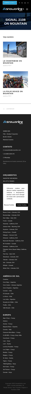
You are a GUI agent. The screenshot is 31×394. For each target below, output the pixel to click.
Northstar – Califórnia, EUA (10, 246)
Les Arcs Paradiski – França (10, 346)
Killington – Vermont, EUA (10, 235)
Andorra (5, 321)
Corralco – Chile (7, 290)
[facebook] (19, 2)
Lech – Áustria (7, 343)
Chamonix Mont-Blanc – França (11, 332)
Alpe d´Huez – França (9, 318)
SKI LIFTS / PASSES (8, 181)
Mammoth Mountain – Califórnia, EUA (13, 240)
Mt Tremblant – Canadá (9, 243)
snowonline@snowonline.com (13, 150)
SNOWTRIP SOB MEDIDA (10, 178)
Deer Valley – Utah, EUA (9, 218)
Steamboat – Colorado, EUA (10, 256)
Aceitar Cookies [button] (22, 205)
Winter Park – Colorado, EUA (11, 268)
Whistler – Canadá (8, 265)
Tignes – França (7, 361)
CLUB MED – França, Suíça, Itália (12, 335)
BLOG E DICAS (7, 136)
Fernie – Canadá (7, 221)
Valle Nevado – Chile (8, 308)
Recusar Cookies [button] (9, 205)
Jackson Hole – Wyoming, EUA (11, 226)
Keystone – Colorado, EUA (10, 229)
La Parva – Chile (7, 296)
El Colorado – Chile (8, 293)
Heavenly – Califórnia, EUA (10, 223)
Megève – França (8, 355)
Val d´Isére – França (8, 366)
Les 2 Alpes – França (9, 349)
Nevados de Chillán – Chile (10, 302)
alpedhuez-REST (7, 65)
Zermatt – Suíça (7, 372)
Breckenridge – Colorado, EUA (11, 215)
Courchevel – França (8, 338)
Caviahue (5, 279)
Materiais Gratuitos (8, 139)
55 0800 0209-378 (9, 154)
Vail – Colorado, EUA (8, 262)
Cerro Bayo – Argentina (9, 282)
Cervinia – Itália (7, 329)
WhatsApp (7, 157)
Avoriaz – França (7, 324)
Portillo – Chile (7, 305)
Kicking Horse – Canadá (9, 232)
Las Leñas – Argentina (9, 299)
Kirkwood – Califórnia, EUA (10, 238)
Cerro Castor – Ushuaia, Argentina (12, 285)
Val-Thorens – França (9, 369)
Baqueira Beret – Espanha (10, 326)
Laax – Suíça (6, 341)
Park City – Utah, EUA (9, 254)
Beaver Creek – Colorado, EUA (11, 212)
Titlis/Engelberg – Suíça (9, 363)
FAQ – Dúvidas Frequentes (10, 134)
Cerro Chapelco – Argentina (10, 288)
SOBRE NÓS (6, 131)
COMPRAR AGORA (9, 2)
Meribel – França (7, 352)
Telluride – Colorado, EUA (10, 259)
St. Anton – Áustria (8, 358)
